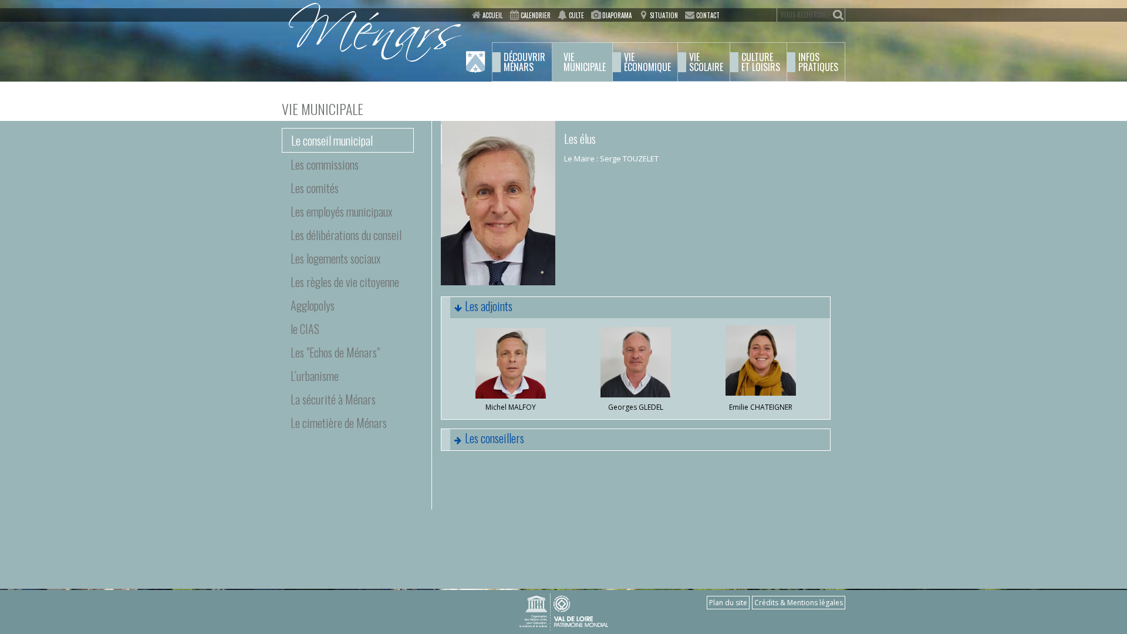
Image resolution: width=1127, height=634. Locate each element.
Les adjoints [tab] (488, 306)
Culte (576, 15)
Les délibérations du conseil (346, 235)
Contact (708, 15)
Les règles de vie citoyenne (345, 282)
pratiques (818, 62)
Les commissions (325, 164)
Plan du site (728, 603)
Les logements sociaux (336, 258)
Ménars (524, 62)
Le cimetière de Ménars (339, 422)
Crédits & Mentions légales (798, 603)
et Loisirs (760, 62)
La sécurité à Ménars (333, 399)
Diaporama (617, 15)
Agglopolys (313, 305)
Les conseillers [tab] (494, 438)
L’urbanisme (315, 376)
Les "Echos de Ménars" (335, 352)
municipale (585, 62)
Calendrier (536, 15)
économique (647, 62)
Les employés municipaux (342, 211)
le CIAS (305, 329)
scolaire (706, 62)
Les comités (315, 188)
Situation (664, 15)
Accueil (492, 15)
